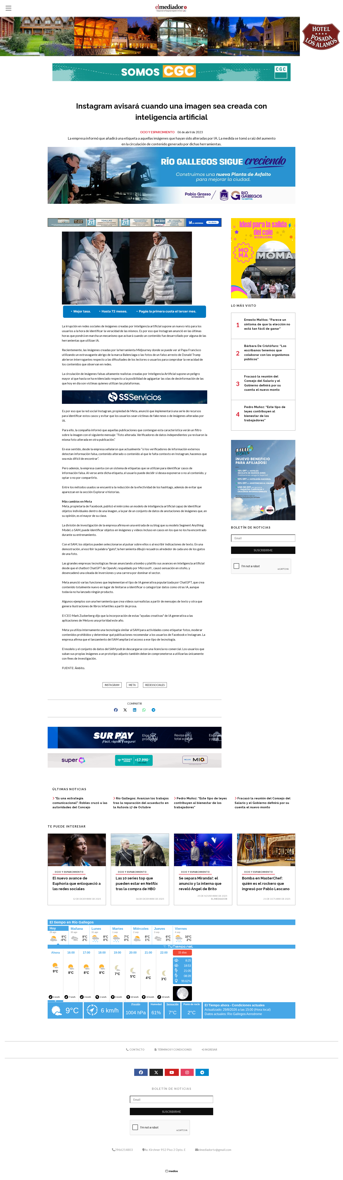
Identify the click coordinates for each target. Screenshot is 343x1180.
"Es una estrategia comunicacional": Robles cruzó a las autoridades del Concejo (79, 803)
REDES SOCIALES (155, 685)
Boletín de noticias (251, 527)
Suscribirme (263, 550)
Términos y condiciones (174, 1049)
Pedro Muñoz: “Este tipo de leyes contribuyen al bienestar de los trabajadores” (200, 803)
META (132, 685)
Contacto (137, 1049)
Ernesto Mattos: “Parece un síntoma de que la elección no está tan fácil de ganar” (267, 324)
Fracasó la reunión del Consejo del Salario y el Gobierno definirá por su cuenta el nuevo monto (262, 803)
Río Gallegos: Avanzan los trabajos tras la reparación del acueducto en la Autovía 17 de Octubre (141, 803)
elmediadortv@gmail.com (214, 1149)
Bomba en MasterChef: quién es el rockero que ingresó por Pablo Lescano (266, 883)
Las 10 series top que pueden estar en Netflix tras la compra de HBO (137, 883)
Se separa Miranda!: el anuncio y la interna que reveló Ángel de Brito (200, 883)
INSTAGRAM (112, 685)
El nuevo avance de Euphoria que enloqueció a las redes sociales (77, 883)
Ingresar (210, 1049)
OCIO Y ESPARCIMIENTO (157, 132)
